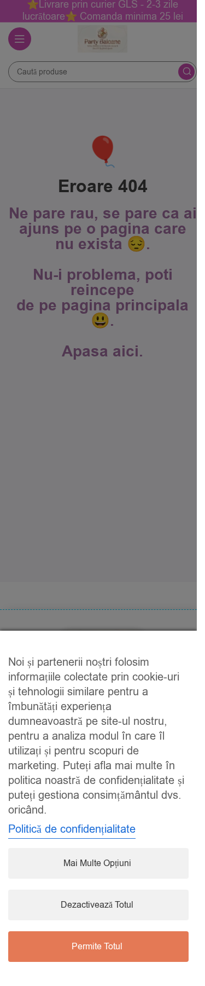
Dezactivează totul (97, 905)
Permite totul (97, 947)
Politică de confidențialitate (72, 829)
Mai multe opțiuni (97, 863)
